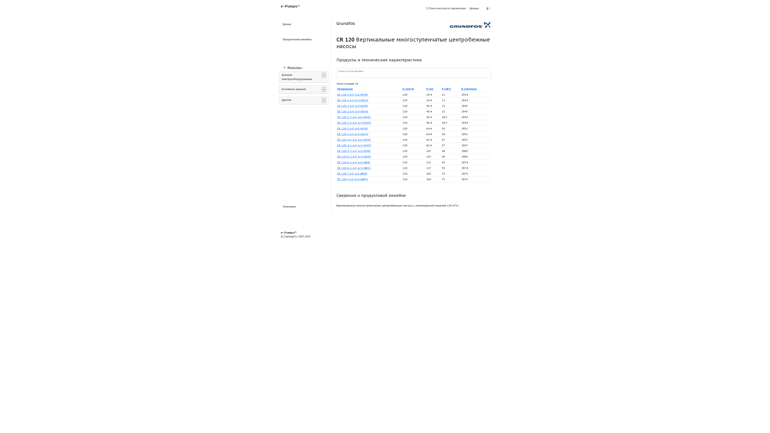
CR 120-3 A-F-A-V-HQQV (352, 134)
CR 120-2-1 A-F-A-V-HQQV (354, 122)
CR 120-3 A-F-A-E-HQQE (352, 128)
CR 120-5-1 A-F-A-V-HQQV (354, 156)
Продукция (345, 89)
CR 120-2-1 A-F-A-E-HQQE (354, 117)
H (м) (429, 89)
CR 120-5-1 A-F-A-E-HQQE (354, 151)
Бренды (474, 8)
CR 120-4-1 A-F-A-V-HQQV (354, 145)
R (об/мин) (469, 89)
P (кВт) (446, 89)
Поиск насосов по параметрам (447, 8)
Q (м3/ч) (408, 89)
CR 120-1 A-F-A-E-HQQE (352, 94)
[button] (488, 8)
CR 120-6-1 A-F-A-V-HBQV (354, 168)
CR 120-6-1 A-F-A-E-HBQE (353, 162)
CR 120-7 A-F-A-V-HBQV (352, 179)
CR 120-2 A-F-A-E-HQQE (352, 106)
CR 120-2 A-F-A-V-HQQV (352, 111)
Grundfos (345, 23)
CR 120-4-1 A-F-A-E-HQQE (354, 140)
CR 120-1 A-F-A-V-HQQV (352, 100)
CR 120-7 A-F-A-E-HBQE (352, 173)
